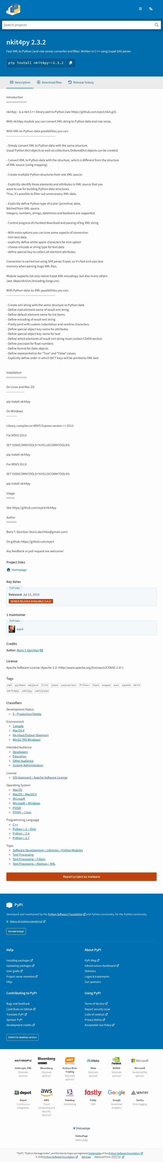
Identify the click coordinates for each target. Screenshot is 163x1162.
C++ (15, 824)
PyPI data (15, 588)
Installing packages (18, 960)
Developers (20, 752)
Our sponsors (93, 982)
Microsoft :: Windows (26, 803)
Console (18, 726)
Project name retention (20, 977)
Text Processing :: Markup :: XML (34, 863)
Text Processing (23, 854)
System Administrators (28, 765)
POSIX (17, 808)
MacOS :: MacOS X (25, 794)
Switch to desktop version (22, 1037)
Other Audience (23, 760)
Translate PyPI (15, 1014)
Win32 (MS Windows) (27, 739)
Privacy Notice (93, 1020)
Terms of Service (94, 1004)
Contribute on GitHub (19, 1009)
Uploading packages (18, 966)
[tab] (19, 82)
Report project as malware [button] (81, 876)
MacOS (17, 790)
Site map (86, 1157)
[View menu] (140, 9)
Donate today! (16, 931)
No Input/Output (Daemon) (31, 735)
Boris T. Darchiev (28, 650)
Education (19, 756)
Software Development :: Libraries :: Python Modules (48, 850)
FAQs (9, 982)
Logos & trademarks (97, 977)
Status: (26, 921)
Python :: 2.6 (21, 833)
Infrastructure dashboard (100, 966)
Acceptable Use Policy (98, 1025)
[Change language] (151, 9)
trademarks (95, 1153)
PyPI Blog (90, 960)
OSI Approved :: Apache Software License (40, 777)
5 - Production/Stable (27, 714)
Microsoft (19, 798)
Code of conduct (94, 1014)
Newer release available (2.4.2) (31, 601)
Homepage (19, 569)
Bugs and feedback (18, 1004)
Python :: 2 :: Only (24, 829)
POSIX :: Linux (22, 812)
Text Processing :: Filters (29, 859)
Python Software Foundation (65, 914)
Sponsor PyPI (14, 1020)
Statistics (90, 971)
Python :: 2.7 (21, 838)
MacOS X (18, 730)
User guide (13, 971)
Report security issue (97, 1009)
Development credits (19, 1025)
